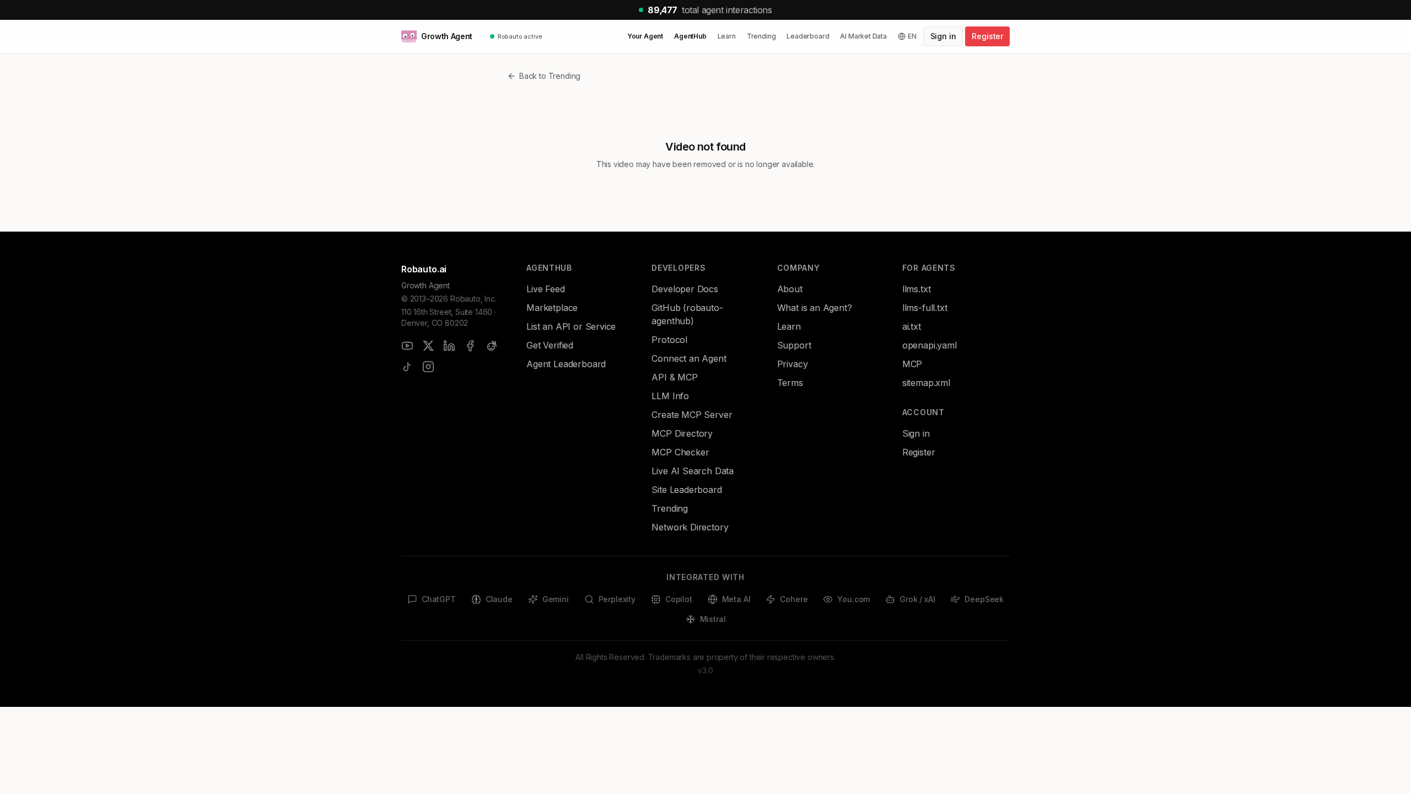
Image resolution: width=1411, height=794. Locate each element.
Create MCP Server (691, 414)
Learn (727, 36)
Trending (761, 36)
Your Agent (645, 36)
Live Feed (545, 288)
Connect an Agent (688, 358)
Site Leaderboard (686, 489)
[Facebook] (470, 346)
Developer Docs (684, 288)
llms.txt (916, 288)
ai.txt (911, 326)
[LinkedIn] (449, 346)
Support (794, 345)
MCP (912, 363)
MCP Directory (682, 433)
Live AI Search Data (692, 470)
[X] (428, 346)
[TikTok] (407, 367)
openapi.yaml (929, 345)
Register (987, 36)
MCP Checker (680, 452)
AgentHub (690, 36)
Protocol (669, 339)
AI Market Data (863, 36)
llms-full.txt (924, 307)
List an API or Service (571, 326)
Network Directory (689, 527)
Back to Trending (549, 76)
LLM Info (670, 395)
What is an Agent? (814, 307)
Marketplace (552, 307)
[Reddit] (491, 346)
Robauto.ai (423, 269)
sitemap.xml (926, 382)
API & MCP (674, 377)
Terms (790, 382)
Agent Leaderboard (566, 363)
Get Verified (549, 345)
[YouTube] (407, 346)
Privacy (792, 363)
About (790, 288)
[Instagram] (428, 367)
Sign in (943, 36)
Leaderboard (808, 36)
